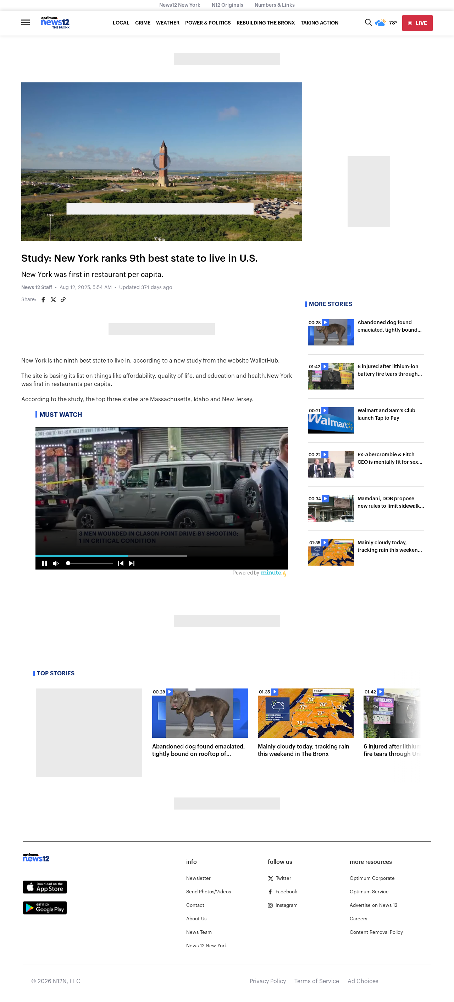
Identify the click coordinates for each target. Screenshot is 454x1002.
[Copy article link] (63, 300)
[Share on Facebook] (43, 300)
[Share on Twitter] (53, 300)
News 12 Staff (36, 287)
